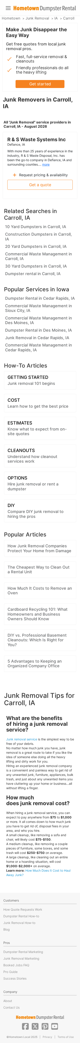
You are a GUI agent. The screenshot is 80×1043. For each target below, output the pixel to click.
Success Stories (14, 978)
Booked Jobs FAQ (16, 965)
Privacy (47, 1037)
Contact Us (11, 1007)
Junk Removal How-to (19, 923)
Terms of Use (66, 1037)
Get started (40, 84)
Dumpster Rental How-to (21, 916)
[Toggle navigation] (8, 8)
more (46, 164)
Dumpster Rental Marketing (23, 952)
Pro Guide (10, 972)
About (7, 1001)
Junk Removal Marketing (21, 958)
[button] (25, 1026)
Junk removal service (21, 739)
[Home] (44, 9)
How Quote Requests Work (22, 909)
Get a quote (40, 184)
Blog (6, 929)
